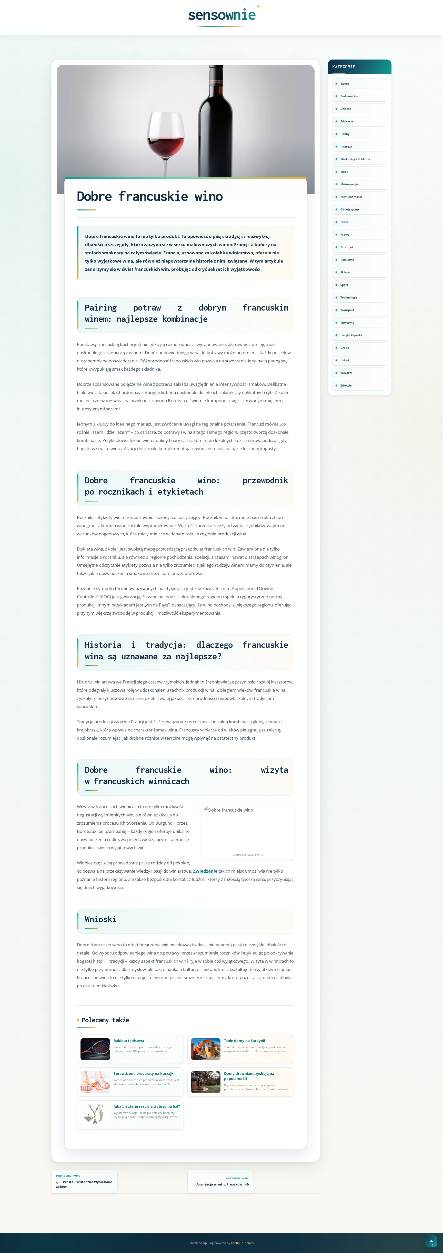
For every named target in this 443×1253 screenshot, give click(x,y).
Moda (344, 172)
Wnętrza (346, 373)
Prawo (344, 234)
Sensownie (222, 14)
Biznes (344, 83)
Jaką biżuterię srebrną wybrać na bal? (147, 1106)
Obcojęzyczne (350, 209)
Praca (344, 222)
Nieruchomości (351, 197)
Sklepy (345, 272)
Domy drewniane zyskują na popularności (249, 1076)
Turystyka (347, 322)
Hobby (344, 134)
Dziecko (345, 109)
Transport (347, 310)
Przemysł (346, 247)
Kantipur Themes (242, 1243)
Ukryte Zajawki (351, 335)
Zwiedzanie (205, 871)
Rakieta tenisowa (129, 1040)
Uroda (344, 348)
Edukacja (346, 121)
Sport (344, 285)
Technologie (348, 297)
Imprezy (346, 146)
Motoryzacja (349, 184)
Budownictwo (349, 96)
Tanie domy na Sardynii (244, 1040)
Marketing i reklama (355, 159)
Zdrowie (346, 385)
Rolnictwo (347, 260)
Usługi (344, 360)
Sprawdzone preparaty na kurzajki (144, 1073)
